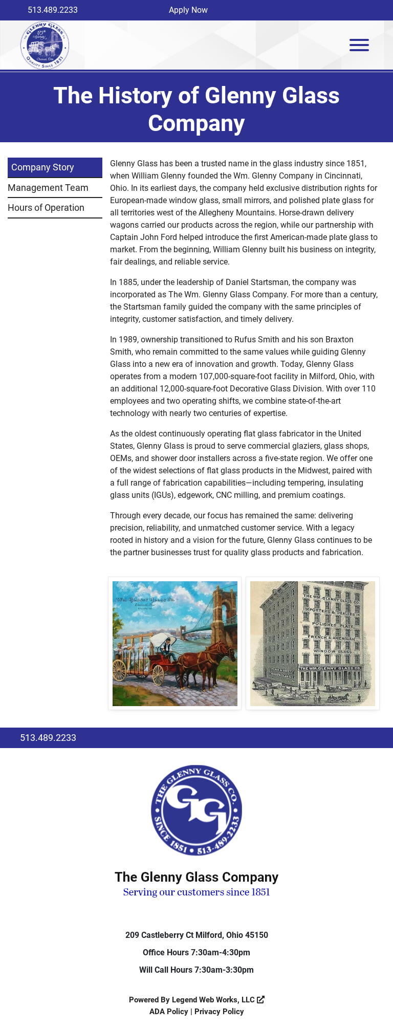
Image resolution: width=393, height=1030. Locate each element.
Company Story (42, 167)
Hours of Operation (46, 207)
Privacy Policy (219, 1011)
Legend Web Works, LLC (214, 999)
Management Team (48, 187)
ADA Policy (168, 1011)
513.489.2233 (53, 10)
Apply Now (188, 10)
